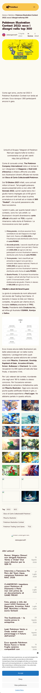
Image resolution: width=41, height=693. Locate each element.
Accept (20, 673)
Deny (20, 679)
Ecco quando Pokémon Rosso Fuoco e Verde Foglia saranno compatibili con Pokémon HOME (15, 647)
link (20, 372)
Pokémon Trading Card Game (13, 526)
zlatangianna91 (11, 35)
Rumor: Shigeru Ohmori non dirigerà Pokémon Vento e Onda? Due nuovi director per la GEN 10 (15, 559)
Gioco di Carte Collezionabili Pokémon (16, 514)
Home (4, 15)
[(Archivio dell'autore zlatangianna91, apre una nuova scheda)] (20, 535)
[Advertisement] (20, 75)
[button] (38, 653)
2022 (8, 509)
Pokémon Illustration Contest (13, 522)
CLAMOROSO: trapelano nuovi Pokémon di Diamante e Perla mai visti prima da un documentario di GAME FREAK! (16, 589)
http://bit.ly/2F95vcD (20, 158)
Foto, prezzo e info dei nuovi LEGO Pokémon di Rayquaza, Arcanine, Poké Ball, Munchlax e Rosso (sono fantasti (17, 606)
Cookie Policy (19, 690)
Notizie (11, 15)
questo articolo (24, 396)
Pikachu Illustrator (9, 518)
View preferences (20, 685)
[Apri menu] (34, 7)
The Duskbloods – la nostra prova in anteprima (14, 620)
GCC (15, 509)
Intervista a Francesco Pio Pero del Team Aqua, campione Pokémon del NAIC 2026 (17, 574)
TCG (29, 526)
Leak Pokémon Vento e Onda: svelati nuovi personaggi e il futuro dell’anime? (15, 632)
